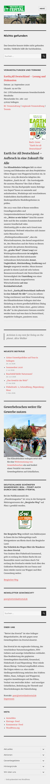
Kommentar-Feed (14, 724)
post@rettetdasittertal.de (16, 599)
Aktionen (8, 755)
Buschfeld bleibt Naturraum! (19, 374)
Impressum (9, 699)
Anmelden (11, 718)
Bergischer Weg (11, 580)
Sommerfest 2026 (14, 367)
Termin (7, 109)
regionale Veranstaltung (33, 106)
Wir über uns (10, 772)
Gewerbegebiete (12, 760)
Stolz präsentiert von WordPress (18, 779)
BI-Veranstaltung (12, 106)
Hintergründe (10, 766)
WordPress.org (13, 728)
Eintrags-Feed (13, 721)
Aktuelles (8, 749)
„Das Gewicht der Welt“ (17, 380)
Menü (42, 8)
